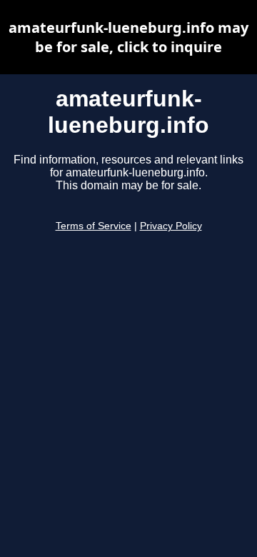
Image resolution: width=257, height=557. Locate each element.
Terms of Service (93, 226)
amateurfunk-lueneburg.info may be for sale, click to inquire (128, 37)
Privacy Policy (171, 226)
